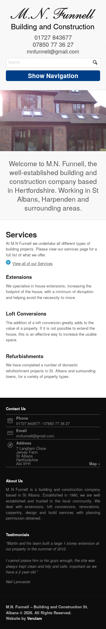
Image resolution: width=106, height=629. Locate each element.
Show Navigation (53, 75)
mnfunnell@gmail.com (53, 51)
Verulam (34, 618)
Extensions (19, 276)
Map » (94, 463)
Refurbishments (24, 356)
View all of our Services (32, 263)
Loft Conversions (26, 313)
